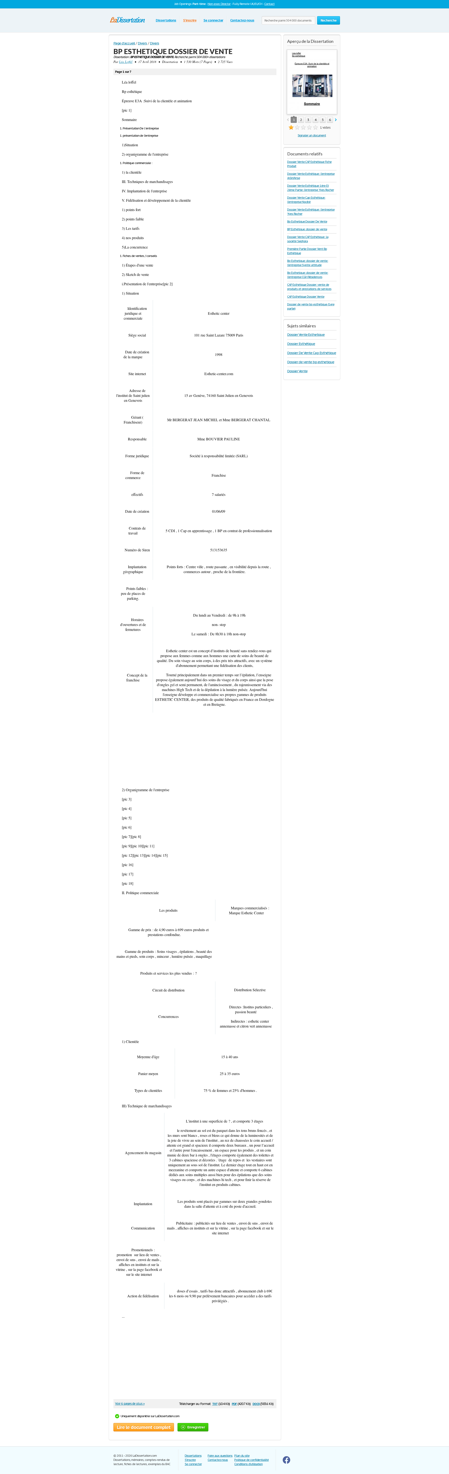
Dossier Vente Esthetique (306, 334)
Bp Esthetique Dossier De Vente (307, 221)
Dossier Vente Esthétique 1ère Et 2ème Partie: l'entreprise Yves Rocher (310, 188)
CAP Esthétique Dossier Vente (305, 297)
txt (215, 1403)
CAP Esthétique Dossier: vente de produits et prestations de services (309, 287)
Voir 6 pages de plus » (130, 1403)
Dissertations (166, 20)
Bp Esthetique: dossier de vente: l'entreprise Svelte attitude (307, 263)
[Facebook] (286, 1463)
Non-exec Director (219, 4)
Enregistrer (196, 1427)
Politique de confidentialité (251, 1460)
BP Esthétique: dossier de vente (307, 229)
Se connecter (213, 20)
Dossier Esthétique (301, 343)
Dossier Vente (297, 371)
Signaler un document (312, 135)
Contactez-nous (242, 20)
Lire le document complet (143, 1427)
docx (256, 1403)
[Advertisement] (194, 750)
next (336, 120)
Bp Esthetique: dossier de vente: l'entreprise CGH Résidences (307, 275)
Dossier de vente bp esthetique (310, 362)
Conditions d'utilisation (248, 1464)
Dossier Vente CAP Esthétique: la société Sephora (307, 239)
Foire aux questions (220, 1456)
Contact (269, 4)
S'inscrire (189, 20)
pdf (234, 1403)
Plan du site (242, 1456)
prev (288, 120)
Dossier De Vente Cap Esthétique (311, 353)
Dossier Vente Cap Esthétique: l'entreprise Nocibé (306, 200)
